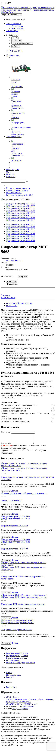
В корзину (23, 277)
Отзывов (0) (11, 305)
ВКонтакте (11, 687)
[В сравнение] (5, 473)
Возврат (9, 677)
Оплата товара (12, 660)
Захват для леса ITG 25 (11, 500)
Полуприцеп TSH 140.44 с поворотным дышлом (22, 604)
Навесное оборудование (17, 133)
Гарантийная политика (16, 658)
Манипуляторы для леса (17, 190)
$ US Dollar (17, 40)
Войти (9, 672)
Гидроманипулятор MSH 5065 (19, 195)
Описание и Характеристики (19, 303)
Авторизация (17, 28)
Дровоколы (16, 160)
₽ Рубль (16, 46)
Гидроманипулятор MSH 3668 (14, 526)
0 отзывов (5, 295)
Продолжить (7, 453)
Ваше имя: (5, 432)
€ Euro (15, 38)
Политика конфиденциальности (20, 662)
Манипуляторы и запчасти (18, 188)
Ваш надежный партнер (17, 653)
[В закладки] (2, 473)
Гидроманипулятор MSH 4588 (14, 549)
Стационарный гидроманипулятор (16, 629)
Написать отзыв (8, 297)
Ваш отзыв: (6, 443)
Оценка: (4, 450)
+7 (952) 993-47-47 (14, 51)
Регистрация (17, 26)
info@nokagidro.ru (20, 709)
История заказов (13, 675)
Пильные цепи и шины (15, 93)
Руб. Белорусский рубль (22, 43)
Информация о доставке (17, 655)
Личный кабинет (13, 24)
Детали (14, 491)
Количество (6, 276)
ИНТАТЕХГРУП (13, 193)
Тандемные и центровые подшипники (17, 104)
